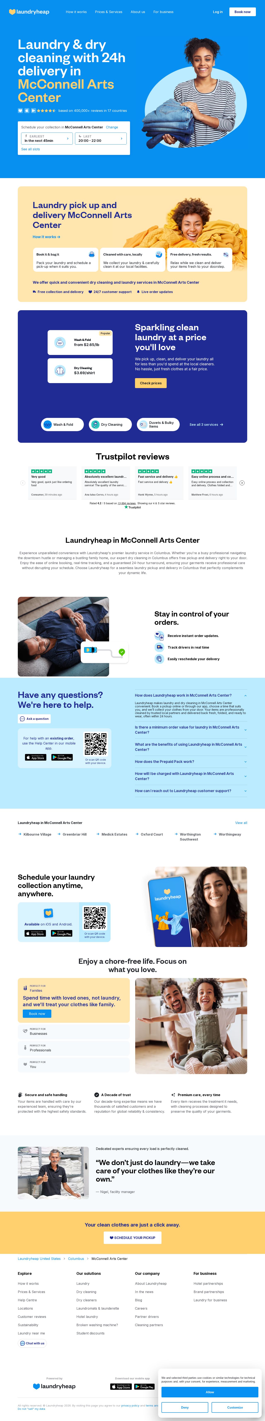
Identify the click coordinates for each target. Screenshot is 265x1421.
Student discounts (90, 1333)
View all (241, 823)
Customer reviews (32, 1317)
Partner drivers (147, 1317)
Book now (243, 12)
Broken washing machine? (97, 1325)
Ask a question (37, 718)
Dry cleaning (86, 1292)
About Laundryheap (151, 1283)
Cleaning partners (149, 1325)
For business (163, 12)
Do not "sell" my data (31, 1408)
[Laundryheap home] (29, 12)
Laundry (82, 1283)
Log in (218, 12)
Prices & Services (108, 12)
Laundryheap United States (39, 1259)
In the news (144, 1292)
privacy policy (130, 1405)
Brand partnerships (209, 1292)
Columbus (76, 1259)
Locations (25, 1308)
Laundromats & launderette (97, 1308)
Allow (210, 1392)
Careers (141, 1308)
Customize (235, 1407)
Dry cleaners (86, 1300)
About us (138, 12)
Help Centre (27, 1300)
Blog (138, 1300)
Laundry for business (210, 1300)
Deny (185, 1407)
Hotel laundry (87, 1317)
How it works (76, 12)
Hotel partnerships (208, 1283)
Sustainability (28, 1325)
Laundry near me (31, 1333)
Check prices (151, 383)
